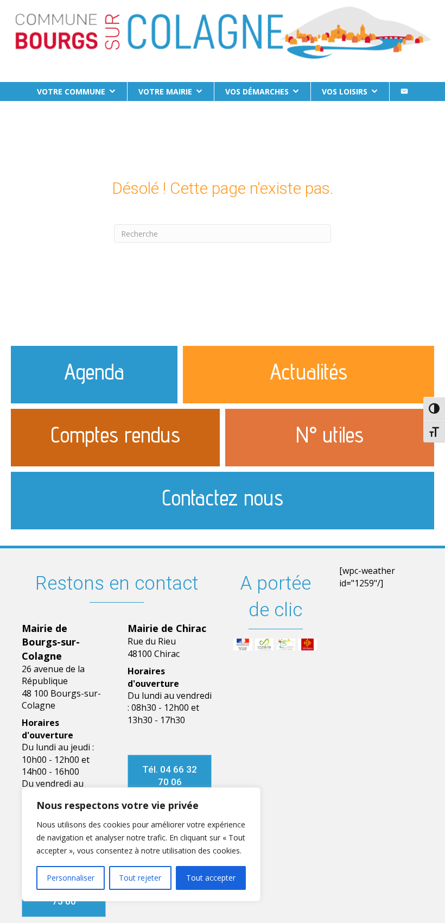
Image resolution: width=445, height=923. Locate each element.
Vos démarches (257, 91)
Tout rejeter (140, 878)
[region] (141, 844)
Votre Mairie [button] (165, 91)
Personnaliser (70, 878)
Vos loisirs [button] (344, 91)
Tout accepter (211, 878)
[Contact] (404, 91)
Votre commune (71, 91)
